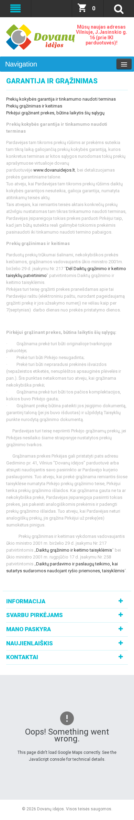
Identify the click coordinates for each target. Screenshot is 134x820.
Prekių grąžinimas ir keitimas (34, 106)
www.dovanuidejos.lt (54, 170)
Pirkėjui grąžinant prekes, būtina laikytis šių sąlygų (55, 112)
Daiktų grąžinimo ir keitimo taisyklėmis (74, 550)
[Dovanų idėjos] (40, 37)
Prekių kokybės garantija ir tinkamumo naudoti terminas (61, 99)
